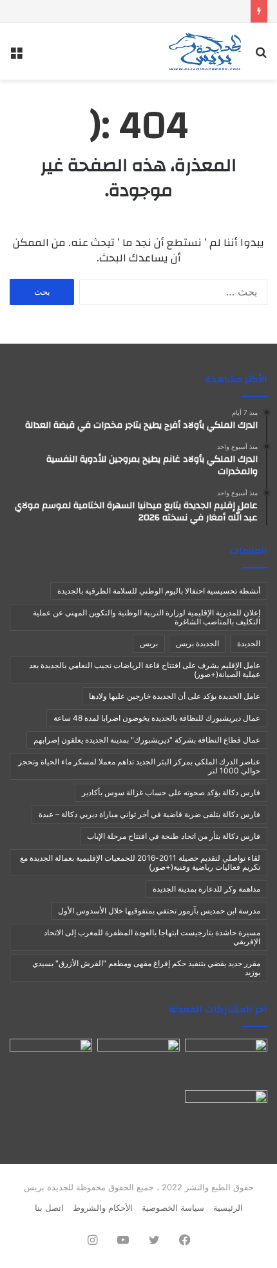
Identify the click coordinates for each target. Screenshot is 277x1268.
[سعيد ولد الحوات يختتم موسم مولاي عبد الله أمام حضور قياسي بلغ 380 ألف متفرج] (226, 1113)
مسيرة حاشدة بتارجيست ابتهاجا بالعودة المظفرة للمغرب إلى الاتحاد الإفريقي (152, 937)
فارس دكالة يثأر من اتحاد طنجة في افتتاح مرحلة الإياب (173, 836)
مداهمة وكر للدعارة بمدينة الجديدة (206, 889)
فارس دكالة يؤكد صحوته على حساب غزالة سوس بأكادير (171, 792)
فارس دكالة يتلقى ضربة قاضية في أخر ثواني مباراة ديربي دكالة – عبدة (149, 814)
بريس (149, 643)
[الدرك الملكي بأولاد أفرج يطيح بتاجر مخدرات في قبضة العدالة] (226, 1062)
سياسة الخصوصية (173, 1207)
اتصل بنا (49, 1207)
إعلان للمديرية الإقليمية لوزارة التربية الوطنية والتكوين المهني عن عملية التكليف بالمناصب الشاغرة (146, 617)
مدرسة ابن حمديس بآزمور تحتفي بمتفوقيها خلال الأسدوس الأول (159, 910)
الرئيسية (228, 1207)
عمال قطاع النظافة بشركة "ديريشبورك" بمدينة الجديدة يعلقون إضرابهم (146, 739)
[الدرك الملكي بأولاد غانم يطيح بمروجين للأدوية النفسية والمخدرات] (138, 1062)
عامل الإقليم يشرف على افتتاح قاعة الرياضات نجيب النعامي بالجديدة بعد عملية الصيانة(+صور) (144, 669)
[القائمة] (16, 56)
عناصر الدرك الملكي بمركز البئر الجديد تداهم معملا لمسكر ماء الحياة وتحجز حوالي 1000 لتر (139, 766)
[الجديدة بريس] (204, 51)
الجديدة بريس (197, 643)
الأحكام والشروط (103, 1207)
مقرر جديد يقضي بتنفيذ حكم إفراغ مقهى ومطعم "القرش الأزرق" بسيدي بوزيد (146, 967)
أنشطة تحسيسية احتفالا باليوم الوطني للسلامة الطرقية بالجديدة (158, 590)
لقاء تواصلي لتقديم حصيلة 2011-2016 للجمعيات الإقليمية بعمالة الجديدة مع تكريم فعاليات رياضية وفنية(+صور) (140, 862)
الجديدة (248, 643)
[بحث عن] (260, 56)
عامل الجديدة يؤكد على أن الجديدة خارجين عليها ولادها (174, 696)
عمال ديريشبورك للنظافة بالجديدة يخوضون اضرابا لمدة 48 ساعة (156, 718)
